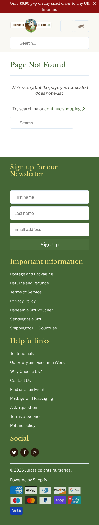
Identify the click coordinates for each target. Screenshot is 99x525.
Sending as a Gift (25, 319)
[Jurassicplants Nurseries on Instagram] (35, 452)
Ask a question (23, 407)
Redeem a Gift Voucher (31, 310)
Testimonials (22, 353)
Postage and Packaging (31, 274)
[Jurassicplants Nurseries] (31, 29)
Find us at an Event (27, 389)
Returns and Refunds (29, 283)
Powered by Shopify (28, 480)
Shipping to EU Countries (33, 328)
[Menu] (66, 26)
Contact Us (20, 380)
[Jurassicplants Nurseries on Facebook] (24, 452)
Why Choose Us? (26, 371)
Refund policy (22, 425)
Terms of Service (26, 292)
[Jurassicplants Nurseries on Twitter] (14, 452)
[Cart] (81, 26)
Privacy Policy (23, 301)
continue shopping (63, 108)
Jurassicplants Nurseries (48, 470)
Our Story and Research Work (37, 362)
